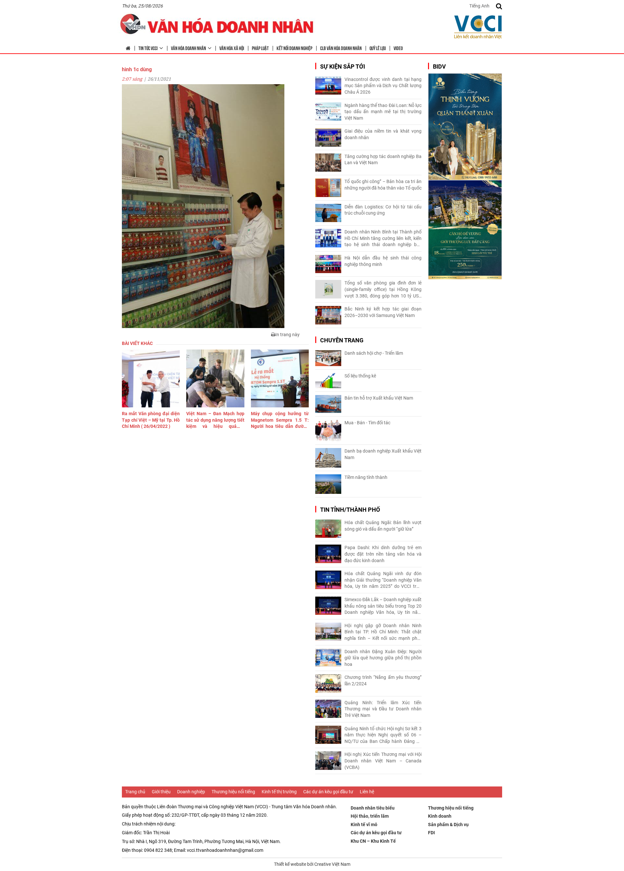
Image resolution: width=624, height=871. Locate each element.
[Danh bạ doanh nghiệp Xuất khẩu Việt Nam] (328, 458)
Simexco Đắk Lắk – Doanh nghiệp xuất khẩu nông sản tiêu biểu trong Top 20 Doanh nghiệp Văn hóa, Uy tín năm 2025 (383, 606)
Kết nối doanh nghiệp (294, 48)
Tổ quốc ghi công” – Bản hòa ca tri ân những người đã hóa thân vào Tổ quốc (383, 185)
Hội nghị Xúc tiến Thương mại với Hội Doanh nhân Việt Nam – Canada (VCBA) (383, 761)
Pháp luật (260, 48)
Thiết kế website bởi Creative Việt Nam (312, 864)
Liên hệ (367, 791)
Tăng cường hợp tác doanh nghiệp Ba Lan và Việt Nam (383, 159)
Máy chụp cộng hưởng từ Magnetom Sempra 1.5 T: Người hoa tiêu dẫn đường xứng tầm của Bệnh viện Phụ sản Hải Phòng (280, 420)
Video (398, 48)
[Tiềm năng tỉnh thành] (328, 484)
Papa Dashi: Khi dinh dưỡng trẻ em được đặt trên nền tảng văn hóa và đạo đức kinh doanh (383, 554)
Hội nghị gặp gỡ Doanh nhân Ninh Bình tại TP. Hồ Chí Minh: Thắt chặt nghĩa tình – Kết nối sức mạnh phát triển (383, 632)
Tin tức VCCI (148, 48)
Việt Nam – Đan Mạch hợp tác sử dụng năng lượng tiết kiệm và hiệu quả (215, 420)
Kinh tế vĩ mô (364, 824)
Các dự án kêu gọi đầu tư (328, 791)
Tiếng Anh (479, 5)
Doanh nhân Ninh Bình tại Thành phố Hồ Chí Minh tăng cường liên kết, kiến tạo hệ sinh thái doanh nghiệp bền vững (383, 238)
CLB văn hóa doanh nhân (341, 48)
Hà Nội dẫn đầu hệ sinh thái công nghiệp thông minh (383, 261)
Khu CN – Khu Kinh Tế (373, 841)
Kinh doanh (439, 816)
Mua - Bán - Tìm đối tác (367, 422)
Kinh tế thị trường (279, 791)
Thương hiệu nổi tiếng (233, 791)
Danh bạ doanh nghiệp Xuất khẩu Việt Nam (383, 454)
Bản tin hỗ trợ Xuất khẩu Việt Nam (378, 398)
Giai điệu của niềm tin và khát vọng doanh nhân (383, 134)
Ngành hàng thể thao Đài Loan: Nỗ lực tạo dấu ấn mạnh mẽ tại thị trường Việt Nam (383, 112)
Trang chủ (135, 791)
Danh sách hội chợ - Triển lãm (373, 353)
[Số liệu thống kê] (328, 380)
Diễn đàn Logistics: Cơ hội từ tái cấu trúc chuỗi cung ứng (383, 210)
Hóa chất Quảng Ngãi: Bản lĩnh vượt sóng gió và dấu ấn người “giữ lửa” (383, 526)
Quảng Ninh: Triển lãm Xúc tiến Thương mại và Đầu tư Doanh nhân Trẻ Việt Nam (383, 709)
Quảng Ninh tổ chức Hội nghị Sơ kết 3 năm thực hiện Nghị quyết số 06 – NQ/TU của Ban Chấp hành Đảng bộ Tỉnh (383, 735)
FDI (431, 832)
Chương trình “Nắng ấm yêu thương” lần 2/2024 (383, 680)
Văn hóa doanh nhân (188, 48)
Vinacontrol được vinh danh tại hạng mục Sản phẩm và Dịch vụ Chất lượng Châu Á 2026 (383, 86)
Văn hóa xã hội (231, 48)
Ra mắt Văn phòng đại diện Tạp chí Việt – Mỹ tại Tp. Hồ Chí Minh (151, 420)
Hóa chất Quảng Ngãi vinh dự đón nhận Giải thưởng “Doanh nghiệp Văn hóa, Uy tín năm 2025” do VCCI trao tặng (383, 580)
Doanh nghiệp (191, 791)
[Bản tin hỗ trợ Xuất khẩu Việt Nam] (328, 404)
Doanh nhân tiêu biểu (373, 808)
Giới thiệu (161, 791)
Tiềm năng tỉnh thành (365, 477)
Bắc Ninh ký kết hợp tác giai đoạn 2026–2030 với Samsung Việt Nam (383, 312)
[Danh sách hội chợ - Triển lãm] (328, 358)
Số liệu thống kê (360, 375)
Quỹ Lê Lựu (378, 48)
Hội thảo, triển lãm (370, 816)
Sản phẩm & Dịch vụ (448, 824)
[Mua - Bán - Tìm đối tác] (328, 431)
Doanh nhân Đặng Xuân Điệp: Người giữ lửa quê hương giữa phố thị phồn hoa (383, 658)
